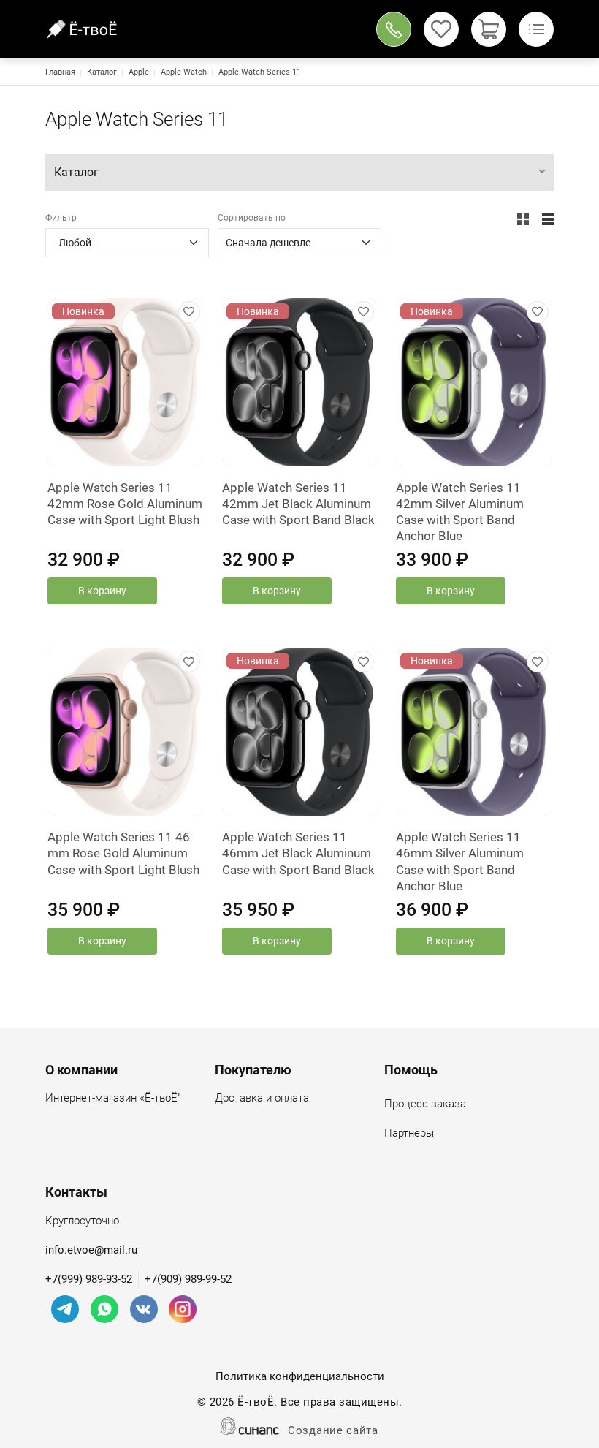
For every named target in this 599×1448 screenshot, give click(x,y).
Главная (60, 72)
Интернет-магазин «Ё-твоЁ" (112, 1097)
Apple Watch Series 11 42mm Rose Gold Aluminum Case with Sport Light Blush (124, 503)
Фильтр (61, 218)
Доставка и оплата (262, 1097)
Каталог (102, 72)
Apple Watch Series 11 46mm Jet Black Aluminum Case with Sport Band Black (298, 853)
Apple (139, 72)
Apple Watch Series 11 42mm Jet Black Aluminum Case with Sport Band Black (298, 503)
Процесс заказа (425, 1103)
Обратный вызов (393, 29)
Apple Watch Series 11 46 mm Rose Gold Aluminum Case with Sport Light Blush (123, 853)
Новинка (83, 311)
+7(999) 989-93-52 (88, 1279)
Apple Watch (184, 72)
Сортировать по (252, 218)
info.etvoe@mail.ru (91, 1249)
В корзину (102, 590)
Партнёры (409, 1133)
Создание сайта (333, 1430)
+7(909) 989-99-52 (188, 1279)
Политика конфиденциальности (299, 1376)
